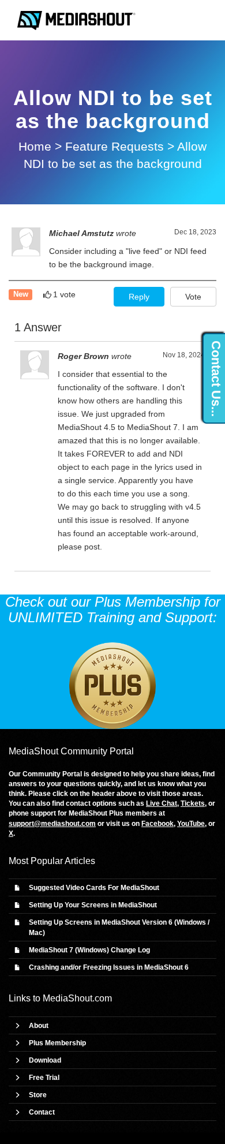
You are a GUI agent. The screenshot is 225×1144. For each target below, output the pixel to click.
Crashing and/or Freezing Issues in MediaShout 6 (109, 967)
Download (45, 1060)
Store (38, 1095)
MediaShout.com (77, 998)
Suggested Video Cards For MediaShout (94, 888)
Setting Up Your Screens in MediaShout (93, 905)
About (38, 1026)
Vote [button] (193, 296)
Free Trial (44, 1078)
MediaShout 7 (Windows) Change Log (89, 950)
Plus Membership (57, 1043)
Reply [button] (139, 296)
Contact (42, 1112)
